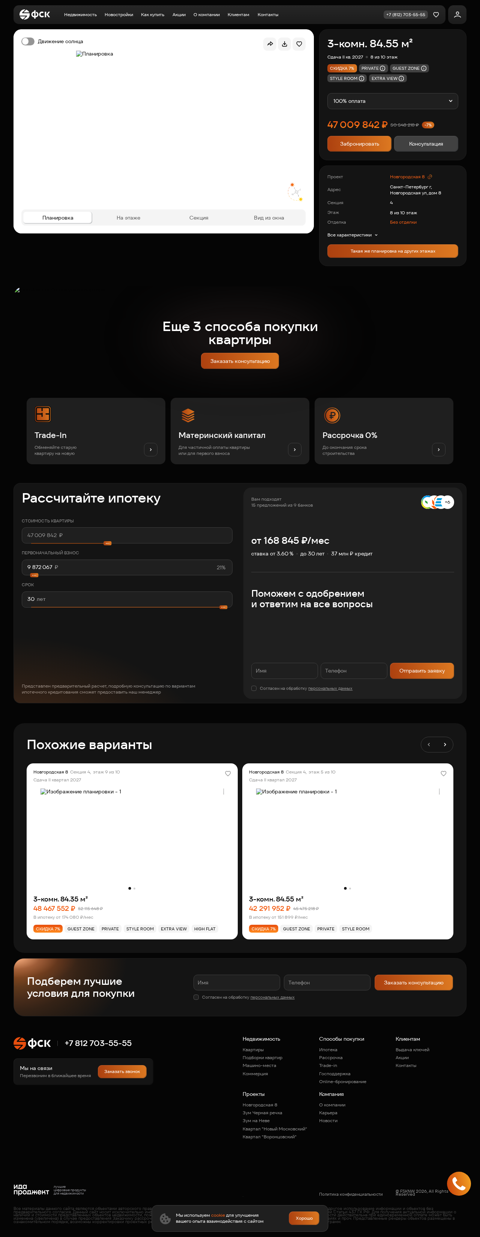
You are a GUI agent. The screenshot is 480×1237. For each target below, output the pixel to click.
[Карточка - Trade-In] (96, 431)
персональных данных (330, 688)
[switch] (52, 41)
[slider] (127, 575)
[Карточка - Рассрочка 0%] (384, 431)
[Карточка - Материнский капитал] (240, 431)
